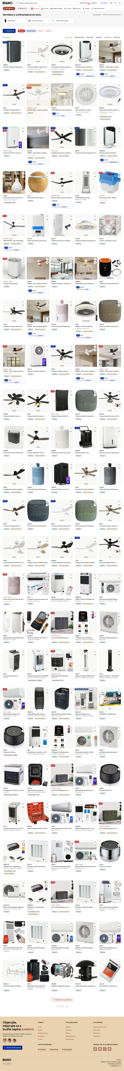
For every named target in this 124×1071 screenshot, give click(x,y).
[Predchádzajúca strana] (57, 1006)
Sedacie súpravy (57, 8)
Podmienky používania (114, 1064)
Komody (78, 8)
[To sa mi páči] (23, 42)
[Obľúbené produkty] (115, 3)
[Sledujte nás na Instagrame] (95, 1049)
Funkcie (40, 1039)
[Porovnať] (23, 45)
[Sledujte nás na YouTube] (104, 1049)
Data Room (96, 1036)
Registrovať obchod (99, 1027)
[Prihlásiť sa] (119, 3)
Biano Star (96, 1033)
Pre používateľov (72, 1022)
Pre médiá (41, 1036)
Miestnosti (23, 8)
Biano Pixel (96, 1030)
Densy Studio (70, 1039)
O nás (40, 1027)
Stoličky (87, 8)
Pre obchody (98, 1022)
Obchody (69, 1030)
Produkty (42, 1049)
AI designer (104, 3)
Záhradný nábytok (99, 8)
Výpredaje (36, 8)
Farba (48, 31)
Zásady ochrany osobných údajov (111, 1061)
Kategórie (9, 8)
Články (68, 1033)
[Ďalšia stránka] (67, 1006)
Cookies (118, 1059)
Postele (69, 8)
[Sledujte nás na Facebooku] (100, 1049)
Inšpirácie (94, 3)
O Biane (40, 1022)
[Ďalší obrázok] (24, 51)
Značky (68, 1027)
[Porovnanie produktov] (111, 3)
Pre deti (46, 8)
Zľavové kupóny (85, 3)
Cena (39, 31)
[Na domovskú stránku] (8, 3)
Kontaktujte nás (43, 1033)
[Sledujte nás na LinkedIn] (109, 1049)
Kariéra (40, 1030)
